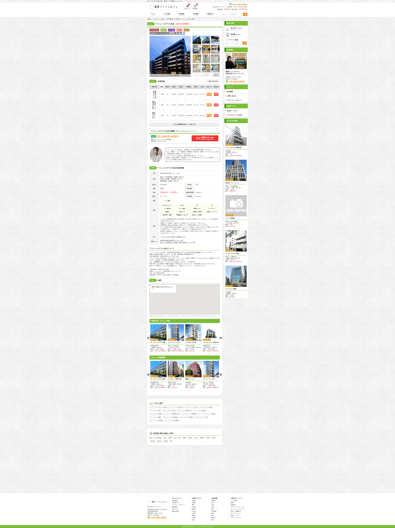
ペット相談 (233, 500)
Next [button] (221, 338)
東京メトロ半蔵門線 (166, 177)
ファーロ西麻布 (230, 218)
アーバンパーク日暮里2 (156, 420)
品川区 (194, 507)
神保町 (202, 438)
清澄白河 (159, 441)
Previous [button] (148, 338)
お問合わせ (210, 14)
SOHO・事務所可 (235, 511)
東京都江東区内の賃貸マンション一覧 (171, 240)
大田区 (194, 517)
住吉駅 (176, 177)
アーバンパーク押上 (155, 410)
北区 (193, 520)
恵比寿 (213, 517)
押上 (171, 441)
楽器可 (232, 502)
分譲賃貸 (233, 505)
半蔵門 (190, 438)
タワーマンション (235, 513)
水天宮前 (152, 441)
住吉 (212, 505)
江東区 (194, 500)
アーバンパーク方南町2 (186, 417)
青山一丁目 (177, 438)
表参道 (170, 438)
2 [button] (185, 354)
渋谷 (165, 438)
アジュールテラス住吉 (169, 410)
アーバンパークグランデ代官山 (158, 407)
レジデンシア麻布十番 (174, 379)
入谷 (212, 502)
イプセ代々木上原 (190, 342)
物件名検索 (175, 511)
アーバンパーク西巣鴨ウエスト (172, 414)
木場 (212, 507)
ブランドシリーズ (235, 517)
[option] (158, 338)
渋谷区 (194, 513)
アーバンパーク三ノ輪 (201, 417)
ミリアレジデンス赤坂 (232, 253)
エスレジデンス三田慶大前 (234, 147)
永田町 (184, 438)
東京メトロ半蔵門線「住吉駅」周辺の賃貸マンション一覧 (177, 242)
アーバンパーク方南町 (209, 414)
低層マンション (235, 515)
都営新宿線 (163, 181)
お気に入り (187, 6)
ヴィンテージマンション (237, 509)
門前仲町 (214, 511)
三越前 (214, 438)
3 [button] (188, 354)
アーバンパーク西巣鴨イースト (192, 414)
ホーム (153, 14)
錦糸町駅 (173, 179)
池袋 (212, 513)
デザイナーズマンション (237, 507)
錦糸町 (166, 441)
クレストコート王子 (174, 342)
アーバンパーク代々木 (192, 407)
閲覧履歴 (195, 6)
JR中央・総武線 (165, 179)
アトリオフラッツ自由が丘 (211, 342)
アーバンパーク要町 (155, 417)
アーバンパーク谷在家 (199, 410)
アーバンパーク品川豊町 (172, 420)
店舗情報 (168, 139)
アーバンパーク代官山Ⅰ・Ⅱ (176, 407)
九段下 (196, 438)
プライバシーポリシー (178, 505)
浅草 (212, 520)
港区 (193, 505)
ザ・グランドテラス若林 (157, 342)
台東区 (194, 502)
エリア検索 (167, 14)
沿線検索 (182, 14)
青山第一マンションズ (232, 183)
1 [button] (182, 354)
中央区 (194, 511)
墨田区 (194, 515)
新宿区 (194, 509)
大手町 (208, 438)
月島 (212, 515)
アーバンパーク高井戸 (206, 407)
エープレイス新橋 (231, 289)
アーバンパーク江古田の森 (170, 417)
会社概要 (195, 14)
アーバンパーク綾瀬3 (156, 414)
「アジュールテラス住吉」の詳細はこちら (173, 237)
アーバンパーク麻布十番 (184, 410)
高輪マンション (190, 379)
